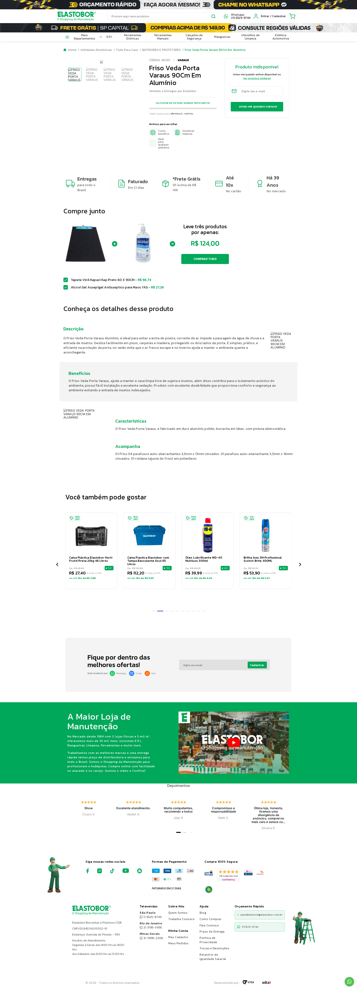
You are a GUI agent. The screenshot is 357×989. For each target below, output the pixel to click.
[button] (92, 243)
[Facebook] (88, 872)
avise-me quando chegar (258, 106)
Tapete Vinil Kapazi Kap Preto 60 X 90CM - (111, 280)
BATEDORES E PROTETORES (161, 50)
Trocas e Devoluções (214, 948)
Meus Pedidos (178, 943)
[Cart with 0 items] (292, 16)
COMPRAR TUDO (205, 259)
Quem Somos (177, 912)
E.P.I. (109, 36)
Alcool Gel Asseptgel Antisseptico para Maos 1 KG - (117, 287)
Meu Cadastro (178, 937)
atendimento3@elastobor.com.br (261, 915)
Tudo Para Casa (127, 50)
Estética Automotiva (280, 37)
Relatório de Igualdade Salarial (213, 956)
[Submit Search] (213, 16)
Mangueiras (222, 36)
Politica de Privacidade (208, 940)
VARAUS (183, 60)
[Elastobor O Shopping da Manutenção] (73, 16)
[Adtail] (266, 983)
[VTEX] (248, 983)
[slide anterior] (57, 565)
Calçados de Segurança (194, 37)
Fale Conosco (209, 925)
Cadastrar (257, 665)
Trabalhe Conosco (181, 919)
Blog (203, 912)
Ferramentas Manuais (163, 37)
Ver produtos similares (257, 78)
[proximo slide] (300, 565)
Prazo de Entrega (212, 931)
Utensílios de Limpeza (250, 37)
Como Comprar (210, 919)
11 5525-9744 (151, 914)
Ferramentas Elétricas (132, 37)
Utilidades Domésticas (96, 50)
